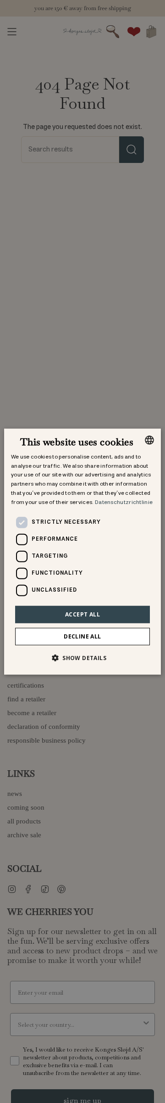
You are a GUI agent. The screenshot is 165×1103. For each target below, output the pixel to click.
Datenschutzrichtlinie (124, 502)
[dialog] (82, 551)
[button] (82, 657)
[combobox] (149, 439)
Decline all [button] (82, 636)
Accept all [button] (82, 614)
